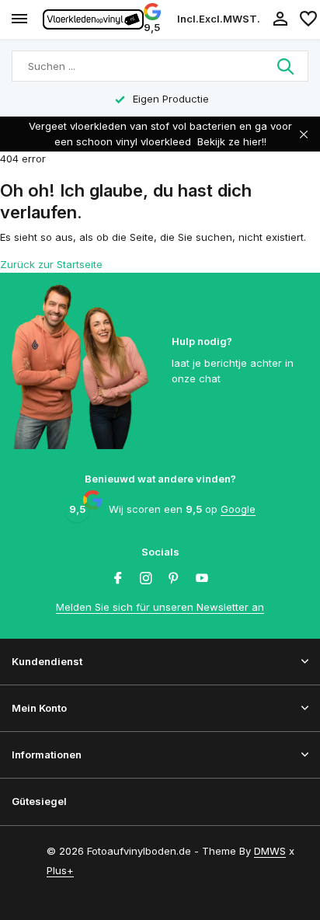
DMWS (270, 851)
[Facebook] (118, 579)
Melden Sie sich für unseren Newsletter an (160, 607)
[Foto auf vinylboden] (93, 19)
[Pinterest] (174, 579)
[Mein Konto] (280, 19)
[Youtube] (202, 579)
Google (238, 509)
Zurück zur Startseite (51, 264)
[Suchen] (287, 66)
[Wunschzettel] (308, 19)
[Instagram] (146, 579)
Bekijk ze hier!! (231, 141)
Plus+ (60, 870)
